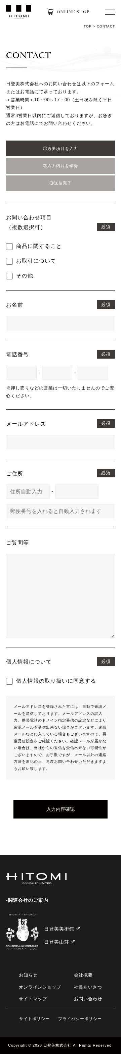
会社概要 (83, 975)
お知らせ (28, 975)
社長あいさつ (88, 987)
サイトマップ (33, 999)
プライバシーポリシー (80, 1018)
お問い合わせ (88, 999)
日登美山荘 (56, 942)
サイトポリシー (34, 1018)
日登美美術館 (59, 929)
